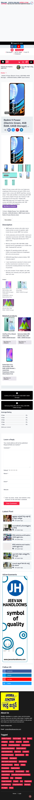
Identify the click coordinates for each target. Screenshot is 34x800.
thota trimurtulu (6, 781)
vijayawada (28, 781)
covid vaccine (25, 745)
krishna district (20, 755)
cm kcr (29, 738)
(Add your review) (6, 427)
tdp (12, 778)
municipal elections (7, 764)
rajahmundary (15, 768)
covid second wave (14, 745)
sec (27, 771)
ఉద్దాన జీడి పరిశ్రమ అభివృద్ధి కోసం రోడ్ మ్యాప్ (22, 67)
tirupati (16, 781)
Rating (6, 470)
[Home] (3, 61)
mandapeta (9, 52)
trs (21, 781)
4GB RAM (22, 211)
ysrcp (11, 787)
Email (6, 481)
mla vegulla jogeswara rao (9, 761)
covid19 (4, 745)
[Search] (23, 62)
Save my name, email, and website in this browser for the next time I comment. (17, 498)
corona (12, 741)
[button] (28, 138)
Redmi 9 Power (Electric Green (10, 215)
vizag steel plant (17, 784)
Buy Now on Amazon (10, 206)
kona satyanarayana (7, 755)
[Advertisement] (17, 24)
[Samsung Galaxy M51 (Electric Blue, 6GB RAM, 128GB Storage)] (8, 302)
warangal (27, 784)
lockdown (4, 758)
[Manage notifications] (30, 796)
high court (17, 751)
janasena (25, 751)
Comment (7, 448)
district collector (21, 748)
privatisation (5, 768)
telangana (18, 778)
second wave (5, 774)
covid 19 (26, 52)
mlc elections (22, 761)
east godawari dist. (7, 751)
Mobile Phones (12, 211)
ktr (27, 755)
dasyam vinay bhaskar (8, 748)
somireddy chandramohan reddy (21, 774)
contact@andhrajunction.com (13, 729)
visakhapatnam (6, 784)
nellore (16, 764)
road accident (20, 771)
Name (6, 473)
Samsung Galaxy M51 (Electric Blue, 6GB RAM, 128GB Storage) (8, 308)
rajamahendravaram (7, 771)
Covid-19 (18, 741)
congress (4, 741)
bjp (24, 738)
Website (6, 489)
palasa (23, 764)
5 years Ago (19, 520)
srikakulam (18, 54)
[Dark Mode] (19, 62)
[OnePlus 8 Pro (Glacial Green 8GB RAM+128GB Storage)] (22, 284)
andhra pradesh (6, 738)
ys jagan (4, 787)
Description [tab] (8, 220)
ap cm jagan (18, 52)
